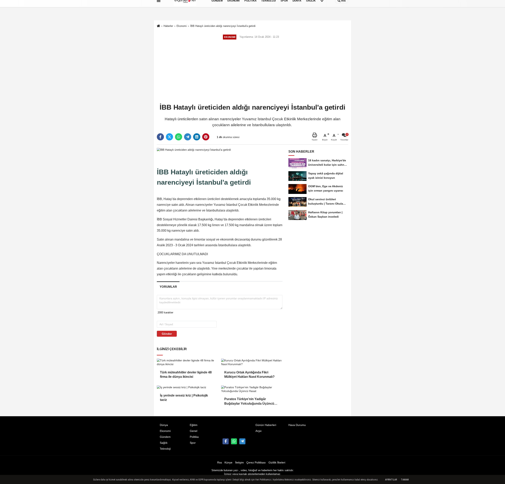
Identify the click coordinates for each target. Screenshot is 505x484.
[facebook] (160, 136)
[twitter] (169, 136)
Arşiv (258, 430)
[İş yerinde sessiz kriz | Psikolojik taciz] (187, 387)
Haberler (168, 25)
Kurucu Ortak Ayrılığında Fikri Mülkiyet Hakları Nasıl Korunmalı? (249, 374)
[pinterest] (205, 136)
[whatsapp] (178, 136)
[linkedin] (196, 136)
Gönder (167, 333)
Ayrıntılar (391, 479)
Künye (228, 462)
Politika (194, 436)
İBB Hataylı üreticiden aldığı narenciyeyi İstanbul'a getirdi (222, 25)
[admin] (242, 441)
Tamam (405, 479)
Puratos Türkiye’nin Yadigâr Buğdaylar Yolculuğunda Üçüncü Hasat (249, 401)
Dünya (164, 425)
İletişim (239, 462)
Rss (219, 462)
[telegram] (187, 136)
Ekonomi (182, 25)
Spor (193, 442)
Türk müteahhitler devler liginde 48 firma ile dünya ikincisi (186, 374)
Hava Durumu (297, 425)
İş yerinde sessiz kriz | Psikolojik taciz (184, 397)
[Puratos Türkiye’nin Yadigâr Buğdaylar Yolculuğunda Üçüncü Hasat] (251, 389)
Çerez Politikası (256, 462)
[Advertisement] (252, 72)
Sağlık (163, 442)
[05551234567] (234, 441)
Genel (193, 430)
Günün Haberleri (265, 425)
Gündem (165, 436)
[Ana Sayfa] (158, 26)
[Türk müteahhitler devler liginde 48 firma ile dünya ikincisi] (187, 362)
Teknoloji (165, 448)
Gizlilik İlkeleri (276, 462)
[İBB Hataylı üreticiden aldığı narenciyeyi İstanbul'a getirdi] (194, 149)
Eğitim (193, 425)
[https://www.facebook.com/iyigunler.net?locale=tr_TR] (225, 441)
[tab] (168, 286)
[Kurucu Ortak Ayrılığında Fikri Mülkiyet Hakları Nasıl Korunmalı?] (251, 362)
